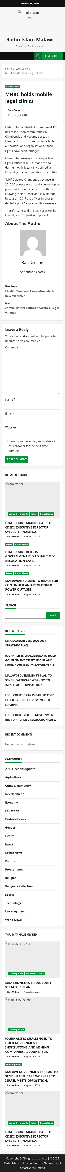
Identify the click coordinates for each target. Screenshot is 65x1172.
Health (10, 836)
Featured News (15, 819)
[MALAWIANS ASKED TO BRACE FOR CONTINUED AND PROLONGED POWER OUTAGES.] (32, 573)
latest (34, 513)
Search (10, 605)
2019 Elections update (20, 769)
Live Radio (53, 56)
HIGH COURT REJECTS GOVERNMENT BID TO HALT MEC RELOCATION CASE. (30, 556)
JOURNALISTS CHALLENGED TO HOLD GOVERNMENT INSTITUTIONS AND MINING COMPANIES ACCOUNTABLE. (30, 660)
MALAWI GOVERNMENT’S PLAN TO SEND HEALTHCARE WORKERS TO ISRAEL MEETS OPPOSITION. (28, 680)
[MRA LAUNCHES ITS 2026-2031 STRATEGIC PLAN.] (32, 959)
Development (14, 794)
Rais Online (14, 110)
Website (10, 427)
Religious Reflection (19, 886)
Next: (32, 308)
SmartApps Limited (32, 1168)
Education (12, 811)
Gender (10, 827)
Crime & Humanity (18, 513)
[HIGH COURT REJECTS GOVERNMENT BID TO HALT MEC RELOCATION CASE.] (32, 544)
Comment (12, 347)
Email (10, 413)
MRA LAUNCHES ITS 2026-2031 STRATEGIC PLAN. (28, 985)
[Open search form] (30, 56)
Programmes (14, 869)
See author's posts (32, 272)
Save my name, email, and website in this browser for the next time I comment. (33, 445)
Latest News (12, 86)
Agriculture (13, 777)
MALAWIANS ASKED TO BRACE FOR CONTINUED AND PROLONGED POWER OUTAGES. (31, 585)
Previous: (29, 291)
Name (10, 400)
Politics (10, 861)
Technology (13, 903)
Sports (9, 895)
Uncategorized (15, 911)
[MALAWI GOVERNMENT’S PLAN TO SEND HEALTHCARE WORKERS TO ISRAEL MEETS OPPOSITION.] (32, 1064)
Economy (11, 802)
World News (13, 920)
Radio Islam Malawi (30, 39)
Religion (11, 878)
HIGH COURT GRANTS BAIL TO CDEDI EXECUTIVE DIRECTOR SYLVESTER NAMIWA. (28, 527)
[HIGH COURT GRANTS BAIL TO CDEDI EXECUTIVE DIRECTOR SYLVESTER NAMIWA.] (32, 500)
